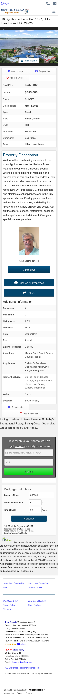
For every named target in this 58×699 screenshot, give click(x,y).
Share (31, 293)
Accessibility (9, 693)
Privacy (29, 693)
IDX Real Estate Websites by (16, 689)
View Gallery (30, 60)
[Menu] (54, 11)
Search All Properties (31, 283)
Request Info (44, 71)
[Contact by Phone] (48, 3)
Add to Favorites (16, 77)
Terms (19, 693)
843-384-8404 (29, 260)
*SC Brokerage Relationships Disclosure (23, 667)
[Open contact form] (54, 3)
